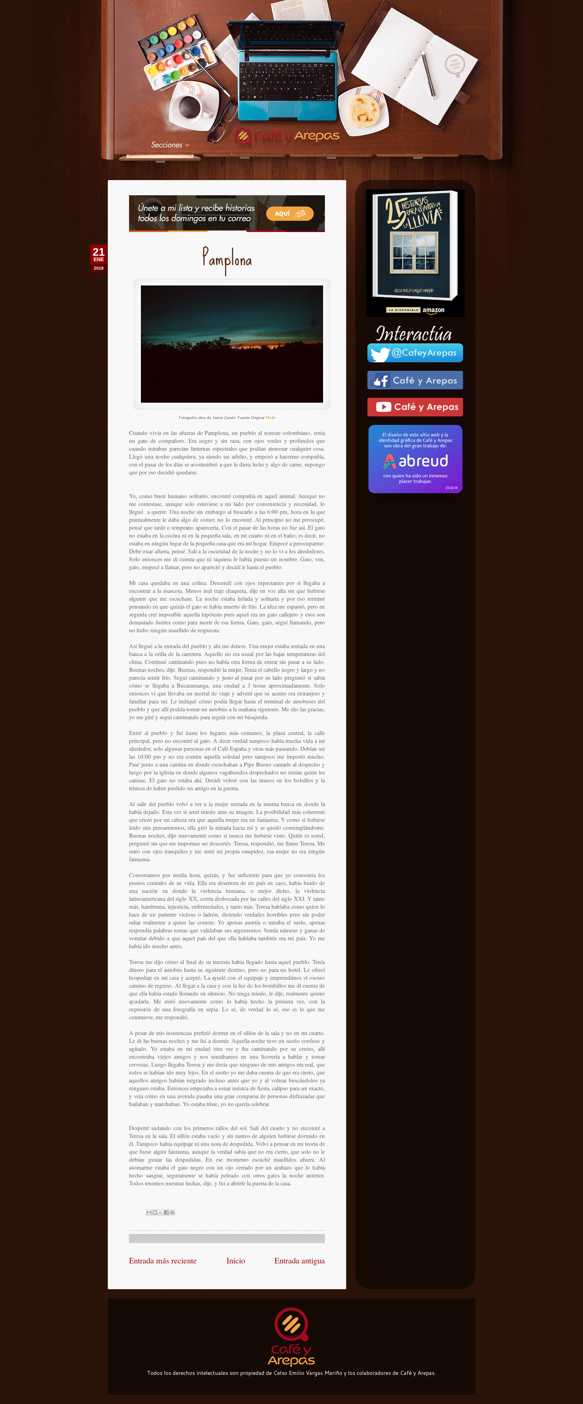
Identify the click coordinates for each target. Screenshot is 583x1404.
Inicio (236, 1260)
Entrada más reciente (163, 1260)
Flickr (270, 417)
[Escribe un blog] (155, 1212)
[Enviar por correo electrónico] (149, 1212)
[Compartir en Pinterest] (172, 1212)
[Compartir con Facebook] (166, 1212)
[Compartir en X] (161, 1212)
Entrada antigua (299, 1260)
